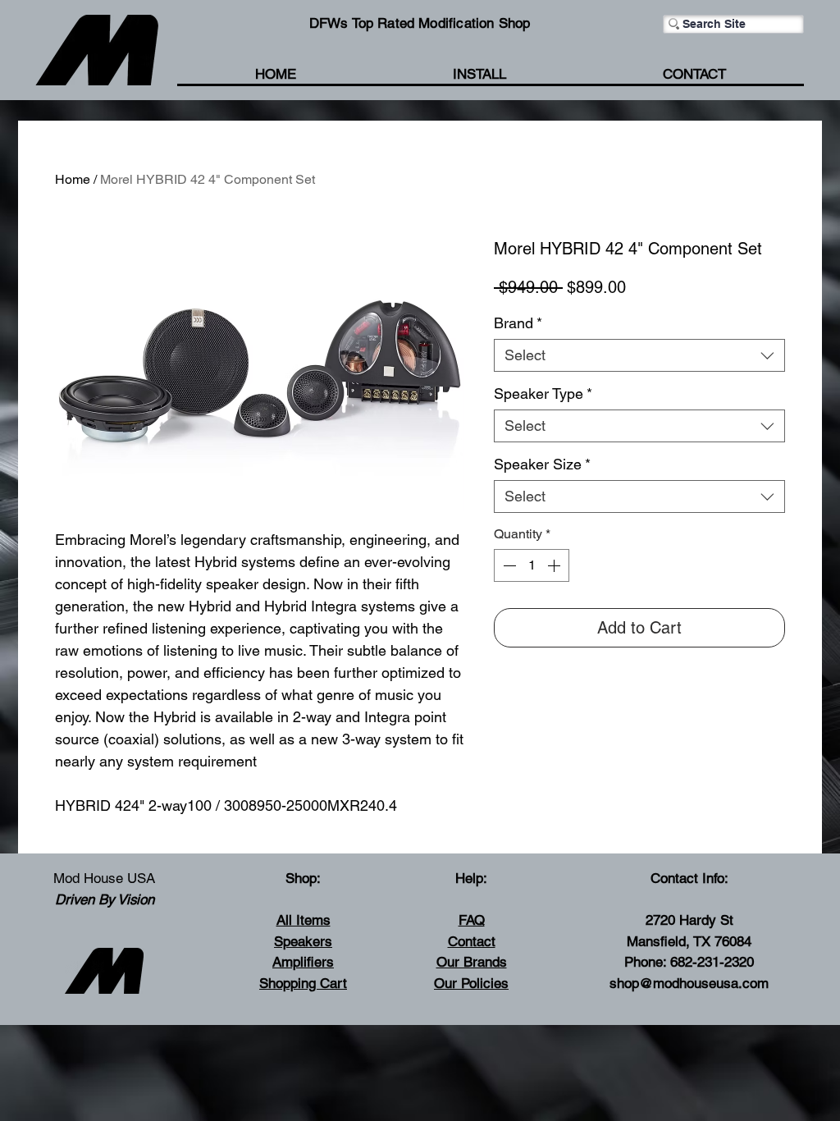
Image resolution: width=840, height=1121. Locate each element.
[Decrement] (507, 565)
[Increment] (555, 565)
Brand (518, 323)
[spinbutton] (531, 565)
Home (72, 179)
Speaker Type (543, 393)
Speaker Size (542, 464)
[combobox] (639, 355)
